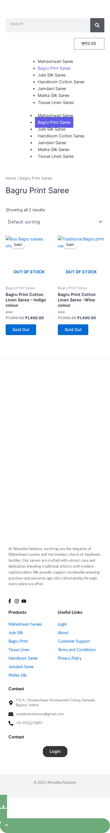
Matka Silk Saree (53, 149)
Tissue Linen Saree (56, 156)
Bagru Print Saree (54, 122)
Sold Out (20, 329)
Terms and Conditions (77, 650)
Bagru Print (18, 642)
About (63, 633)
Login (62, 625)
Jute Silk (15, 633)
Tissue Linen (19, 650)
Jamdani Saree (52, 142)
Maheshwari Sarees (25, 625)
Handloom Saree (23, 659)
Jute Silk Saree (51, 129)
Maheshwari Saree (55, 115)
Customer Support (74, 642)
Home (11, 178)
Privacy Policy (70, 659)
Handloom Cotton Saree (61, 136)
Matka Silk (17, 676)
